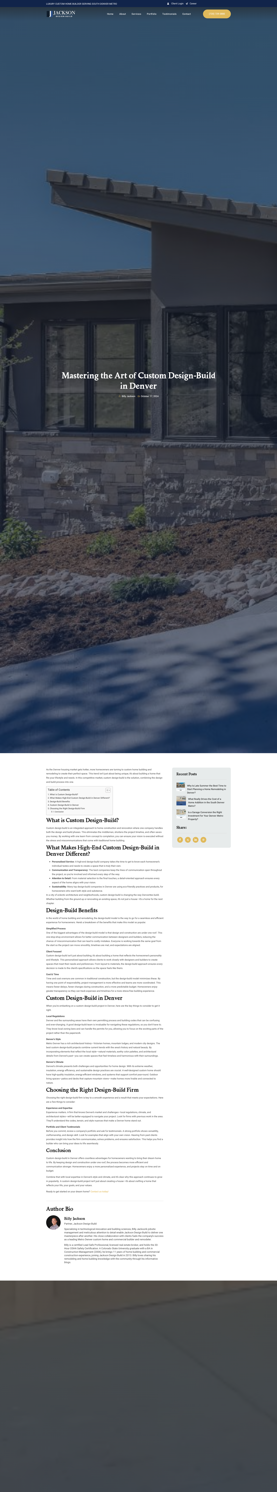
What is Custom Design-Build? (64, 794)
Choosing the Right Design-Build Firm (67, 808)
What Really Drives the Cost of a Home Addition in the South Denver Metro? (206, 802)
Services (136, 14)
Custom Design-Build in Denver (64, 805)
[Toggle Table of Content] (106, 790)
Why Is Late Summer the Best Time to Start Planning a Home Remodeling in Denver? (206, 789)
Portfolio (152, 14)
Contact (186, 14)
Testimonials (169, 14)
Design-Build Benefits (60, 801)
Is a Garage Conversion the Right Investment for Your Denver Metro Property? (205, 816)
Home (110, 14)
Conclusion (59, 811)
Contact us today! (99, 1191)
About (122, 14)
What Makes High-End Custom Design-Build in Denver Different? (80, 798)
